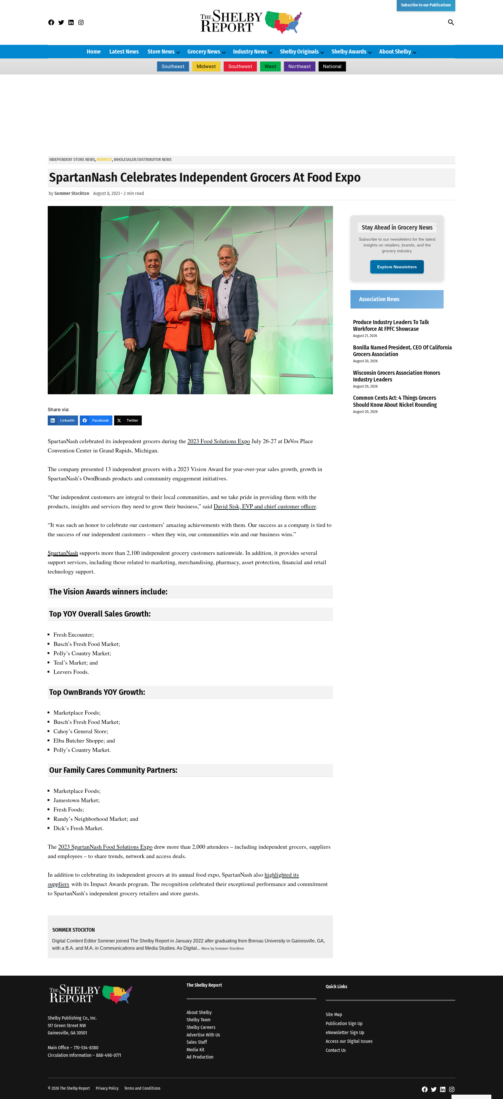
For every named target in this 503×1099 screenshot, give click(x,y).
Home (94, 51)
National (332, 66)
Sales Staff (197, 1042)
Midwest (206, 66)
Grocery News (203, 51)
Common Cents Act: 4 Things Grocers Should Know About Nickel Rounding (395, 401)
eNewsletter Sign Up (345, 1032)
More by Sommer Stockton (222, 948)
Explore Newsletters (397, 266)
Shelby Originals (299, 51)
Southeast (173, 66)
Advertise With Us (203, 1035)
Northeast (299, 66)
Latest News (124, 51)
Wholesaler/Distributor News (142, 159)
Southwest (240, 66)
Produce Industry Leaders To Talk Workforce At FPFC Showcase (391, 325)
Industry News (250, 51)
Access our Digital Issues (349, 1041)
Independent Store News (72, 159)
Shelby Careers (201, 1027)
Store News (161, 51)
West (270, 66)
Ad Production (200, 1057)
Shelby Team (198, 1019)
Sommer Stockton (71, 193)
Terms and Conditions (142, 1088)
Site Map (334, 1014)
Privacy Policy (107, 1088)
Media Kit (195, 1049)
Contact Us (336, 1050)
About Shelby (395, 51)
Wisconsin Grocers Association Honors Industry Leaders (396, 376)
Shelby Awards (349, 51)
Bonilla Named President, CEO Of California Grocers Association (402, 351)
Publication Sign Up (344, 1023)
